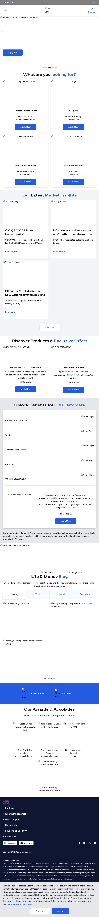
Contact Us (11, 825)
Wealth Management (16, 813)
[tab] (14, 594)
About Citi (10, 836)
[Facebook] (79, 843)
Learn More (49, 678)
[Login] (92, 8)
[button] (43, 67)
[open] (5, 10)
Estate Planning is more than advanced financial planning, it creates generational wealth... (72, 630)
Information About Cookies (19, 904)
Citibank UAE (8, 2)
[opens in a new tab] (10, 843)
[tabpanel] (49, 638)
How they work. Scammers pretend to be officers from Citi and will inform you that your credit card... (24, 667)
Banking (9, 808)
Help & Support (13, 819)
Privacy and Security (16, 830)
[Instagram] (84, 843)
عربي (94, 2)
